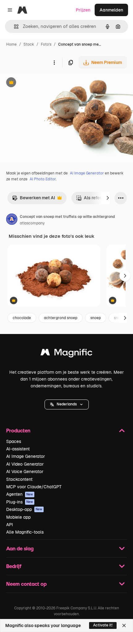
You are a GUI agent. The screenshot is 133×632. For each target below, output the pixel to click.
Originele (40, 83)
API (9, 524)
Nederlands (67, 404)
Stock (29, 44)
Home (11, 44)
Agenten (19, 494)
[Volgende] (107, 198)
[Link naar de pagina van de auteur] (11, 220)
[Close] (124, 625)
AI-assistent (18, 449)
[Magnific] (66, 354)
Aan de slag (20, 548)
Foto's (46, 44)
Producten (18, 430)
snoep (95, 317)
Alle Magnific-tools (25, 532)
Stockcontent (19, 479)
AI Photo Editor (43, 179)
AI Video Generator (25, 464)
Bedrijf (13, 566)
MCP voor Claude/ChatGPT (34, 487)
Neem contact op (26, 583)
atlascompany (32, 223)
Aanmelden (111, 10)
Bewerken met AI (33, 199)
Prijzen (83, 10)
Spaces (13, 441)
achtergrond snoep (60, 317)
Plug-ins (19, 502)
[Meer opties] (54, 62)
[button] (67, 404)
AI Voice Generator (24, 471)
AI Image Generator (87, 173)
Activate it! (103, 625)
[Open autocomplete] (13, 26)
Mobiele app (18, 517)
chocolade (22, 317)
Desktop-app (24, 509)
